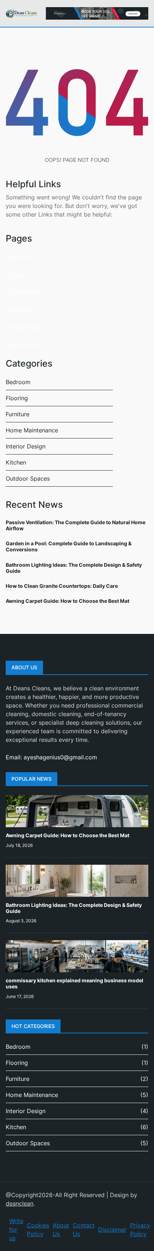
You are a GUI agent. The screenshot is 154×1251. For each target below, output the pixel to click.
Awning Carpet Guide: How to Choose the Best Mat (67, 601)
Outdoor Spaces (28, 478)
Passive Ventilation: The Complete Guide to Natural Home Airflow (75, 525)
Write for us (16, 1229)
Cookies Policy (26, 292)
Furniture (17, 414)
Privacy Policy (25, 327)
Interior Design (25, 446)
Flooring (17, 398)
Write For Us (22, 344)
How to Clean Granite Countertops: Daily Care (62, 586)
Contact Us (21, 274)
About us (18, 257)
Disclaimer (20, 309)
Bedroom (18, 382)
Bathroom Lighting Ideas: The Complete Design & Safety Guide (74, 568)
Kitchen (16, 462)
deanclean (19, 1203)
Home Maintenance (32, 430)
